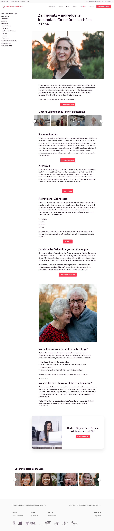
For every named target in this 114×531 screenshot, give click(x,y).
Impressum (98, 515)
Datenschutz (97, 512)
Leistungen (51, 7)
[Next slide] (101, 121)
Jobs (82, 7)
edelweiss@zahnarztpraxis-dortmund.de (103, 1)
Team (67, 7)
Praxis (74, 7)
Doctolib (15, 512)
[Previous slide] (34, 121)
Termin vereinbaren (18, 515)
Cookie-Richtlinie (53, 515)
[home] (12, 7)
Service (60, 7)
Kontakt (91, 7)
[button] (68, 378)
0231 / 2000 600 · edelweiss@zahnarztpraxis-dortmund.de (85, 505)
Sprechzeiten (34, 515)
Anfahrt (33, 512)
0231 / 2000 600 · (90, 1)
